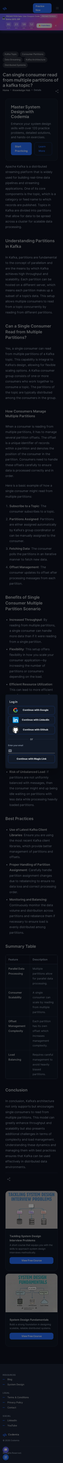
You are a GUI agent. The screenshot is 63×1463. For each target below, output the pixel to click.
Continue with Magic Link (31, 758)
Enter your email (15, 745)
